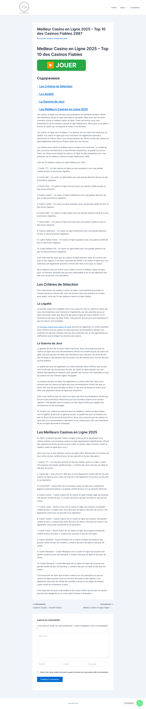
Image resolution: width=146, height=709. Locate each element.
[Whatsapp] (140, 703)
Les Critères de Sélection (55, 86)
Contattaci (135, 7)
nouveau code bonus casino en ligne (55, 327)
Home (113, 7)
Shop (122, 7)
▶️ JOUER (61, 65)
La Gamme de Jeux (52, 101)
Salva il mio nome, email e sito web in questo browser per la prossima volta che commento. (74, 672)
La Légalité (46, 94)
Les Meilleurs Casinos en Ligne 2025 (63, 109)
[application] (126, 7)
